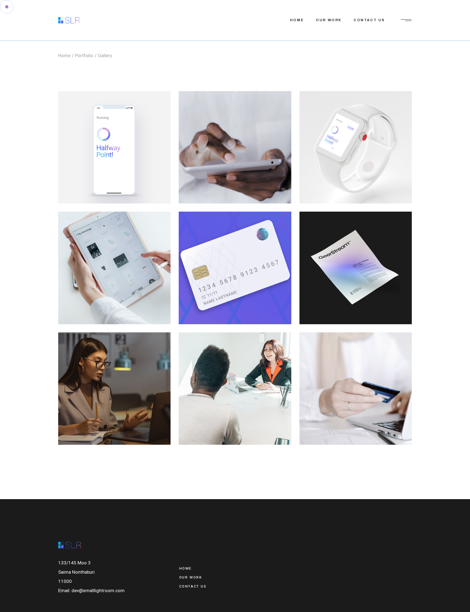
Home (185, 568)
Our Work (190, 577)
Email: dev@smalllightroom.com (91, 590)
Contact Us (193, 586)
